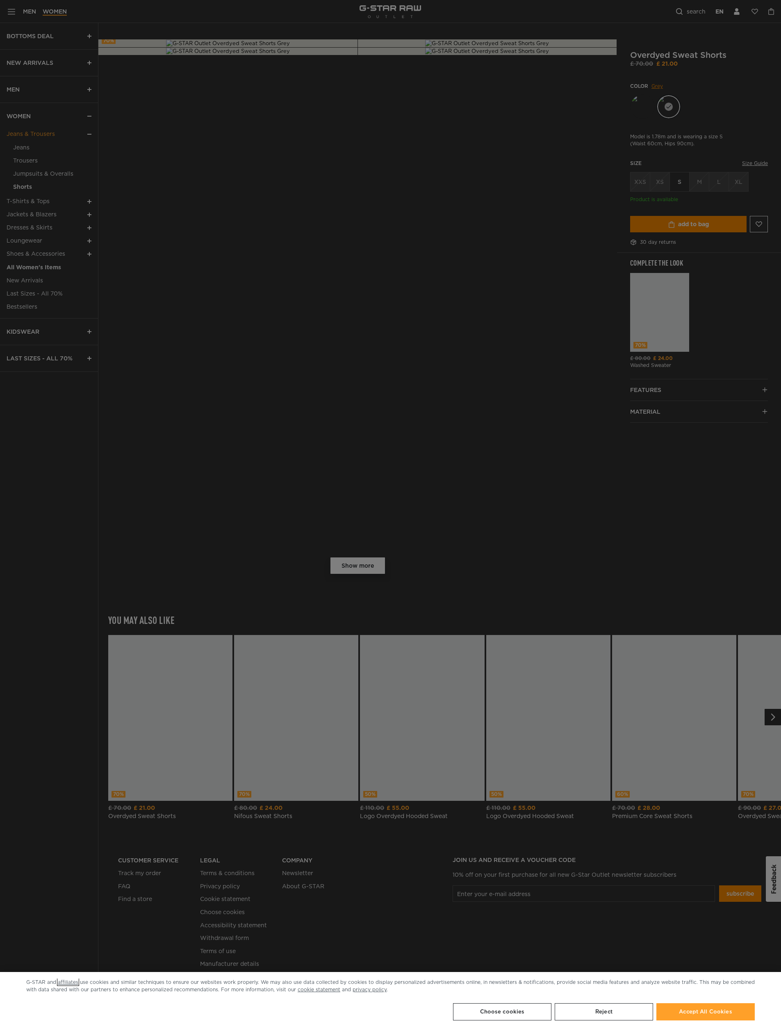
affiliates (68, 982)
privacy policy (370, 989)
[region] (390, 999)
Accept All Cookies (705, 1012)
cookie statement (319, 989)
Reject (604, 1012)
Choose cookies (502, 1012)
